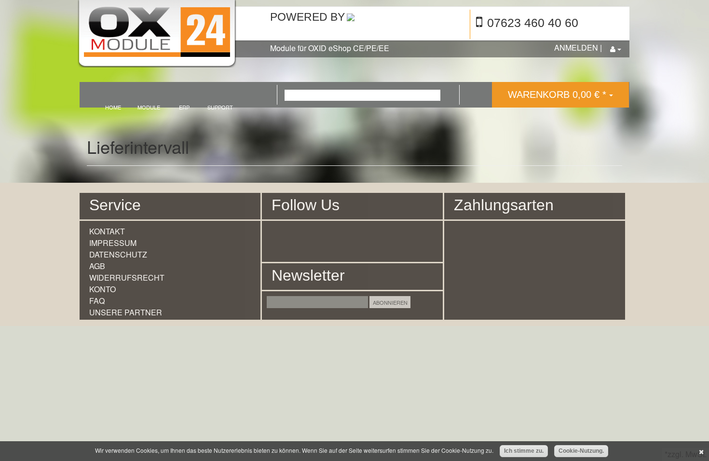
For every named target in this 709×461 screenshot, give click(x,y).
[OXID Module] (165, 35)
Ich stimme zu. (524, 450)
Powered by (307, 17)
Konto (102, 289)
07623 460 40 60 (532, 22)
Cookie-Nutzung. (581, 450)
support (220, 106)
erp (184, 106)
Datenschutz (118, 254)
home (113, 106)
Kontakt (107, 231)
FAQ (97, 300)
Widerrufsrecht (126, 277)
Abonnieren (390, 302)
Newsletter (308, 275)
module (148, 106)
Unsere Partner (125, 312)
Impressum (112, 242)
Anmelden (576, 47)
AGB (97, 265)
